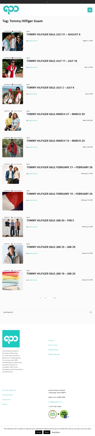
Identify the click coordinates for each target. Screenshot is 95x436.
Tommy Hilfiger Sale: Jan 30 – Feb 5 (50, 220)
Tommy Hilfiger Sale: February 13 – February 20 (59, 194)
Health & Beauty (54, 354)
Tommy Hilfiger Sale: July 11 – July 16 (52, 61)
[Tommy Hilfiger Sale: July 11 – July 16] (12, 67)
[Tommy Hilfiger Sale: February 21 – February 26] (12, 173)
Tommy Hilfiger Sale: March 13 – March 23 (56, 141)
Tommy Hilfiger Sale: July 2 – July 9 (50, 87)
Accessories (6, 399)
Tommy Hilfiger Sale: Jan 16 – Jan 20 (51, 273)
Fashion (51, 340)
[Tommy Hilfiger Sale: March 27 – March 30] (12, 120)
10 (54, 298)
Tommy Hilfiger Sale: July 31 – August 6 (53, 34)
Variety (4, 404)
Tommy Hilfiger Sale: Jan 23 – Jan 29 (51, 247)
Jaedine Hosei (32, 41)
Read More (56, 432)
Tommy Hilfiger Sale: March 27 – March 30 (56, 114)
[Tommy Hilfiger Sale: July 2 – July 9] (12, 93)
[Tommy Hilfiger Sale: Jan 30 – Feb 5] (12, 226)
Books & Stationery (9, 390)
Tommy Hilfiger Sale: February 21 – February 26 (59, 167)
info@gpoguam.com (55, 402)
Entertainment (53, 349)
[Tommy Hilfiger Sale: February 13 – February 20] (12, 200)
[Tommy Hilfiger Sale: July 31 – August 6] (12, 40)
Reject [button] (47, 432)
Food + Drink (52, 345)
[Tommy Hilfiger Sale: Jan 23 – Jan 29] (12, 253)
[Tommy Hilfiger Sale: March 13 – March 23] (12, 147)
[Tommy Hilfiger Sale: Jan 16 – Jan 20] (12, 279)
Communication (7, 395)
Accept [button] (38, 432)
